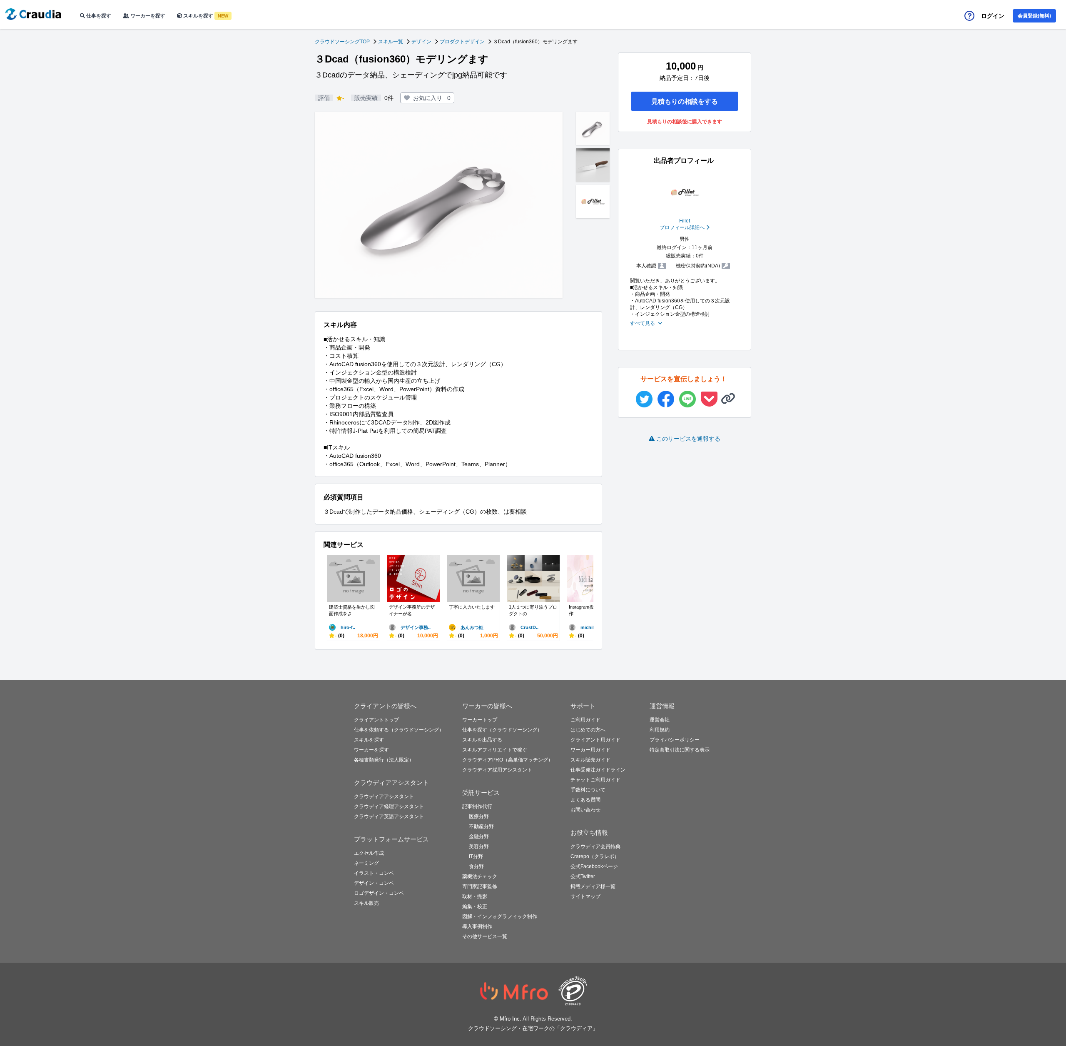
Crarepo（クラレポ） (594, 856)
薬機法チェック (479, 876)
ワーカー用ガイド (590, 750)
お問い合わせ (585, 810)
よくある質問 (585, 800)
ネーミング (366, 863)
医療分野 (479, 816)
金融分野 (479, 836)
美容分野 (479, 846)
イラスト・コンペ (374, 873)
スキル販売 (366, 903)
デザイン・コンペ (374, 883)
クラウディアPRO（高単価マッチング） (507, 760)
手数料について (587, 790)
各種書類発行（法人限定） (384, 760)
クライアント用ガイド (595, 740)
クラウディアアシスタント (384, 796)
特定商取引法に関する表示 (680, 750)
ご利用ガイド (585, 720)
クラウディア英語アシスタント (389, 816)
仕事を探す (98, 16)
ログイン (992, 15)
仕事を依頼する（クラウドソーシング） (399, 730)
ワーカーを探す (147, 16)
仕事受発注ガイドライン (597, 770)
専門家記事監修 (479, 886)
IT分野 (476, 856)
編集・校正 (474, 906)
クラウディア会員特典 (595, 846)
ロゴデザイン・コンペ (379, 893)
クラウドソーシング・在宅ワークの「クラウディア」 (533, 1028)
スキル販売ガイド (590, 760)
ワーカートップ (479, 720)
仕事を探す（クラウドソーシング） (502, 730)
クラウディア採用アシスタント (497, 770)
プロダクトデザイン (462, 42)
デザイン (421, 42)
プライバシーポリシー (675, 740)
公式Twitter (582, 876)
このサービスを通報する (688, 438)
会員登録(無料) (1034, 16)
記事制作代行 (477, 806)
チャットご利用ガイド (595, 780)
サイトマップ (585, 896)
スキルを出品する (482, 740)
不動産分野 (481, 826)
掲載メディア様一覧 (592, 886)
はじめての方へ (587, 730)
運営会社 (660, 720)
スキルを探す (205, 16)
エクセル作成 (369, 853)
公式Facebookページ (594, 866)
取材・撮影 (474, 896)
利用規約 (660, 730)
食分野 (476, 866)
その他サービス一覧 (484, 936)
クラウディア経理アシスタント (389, 806)
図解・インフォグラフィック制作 (499, 916)
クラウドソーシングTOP (342, 42)
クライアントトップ (376, 720)
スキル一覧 (390, 42)
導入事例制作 (477, 926)
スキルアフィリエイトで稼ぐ (494, 750)
